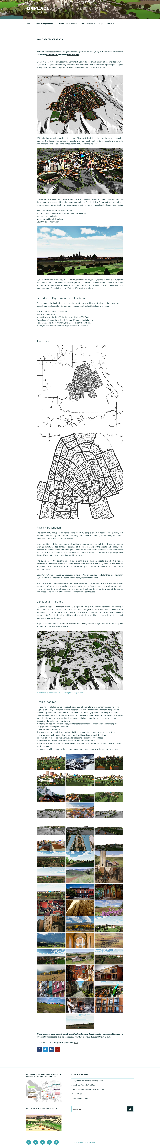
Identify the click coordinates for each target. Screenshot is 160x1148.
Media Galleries (87, 24)
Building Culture (77, 607)
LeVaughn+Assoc (88, 624)
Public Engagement (67, 24)
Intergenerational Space (80, 1098)
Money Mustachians (75, 280)
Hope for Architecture (57, 607)
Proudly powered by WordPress (83, 1142)
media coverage (73, 55)
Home (29, 24)
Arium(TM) (103, 609)
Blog (100, 24)
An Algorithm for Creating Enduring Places (87, 1081)
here (76, 1042)
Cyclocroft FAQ (52, 55)
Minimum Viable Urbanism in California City (87, 1089)
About (109, 24)
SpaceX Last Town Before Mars (83, 1085)
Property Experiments (44, 24)
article (52, 52)
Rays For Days (76, 1094)
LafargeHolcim (89, 609)
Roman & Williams (68, 624)
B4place (38, 8)
